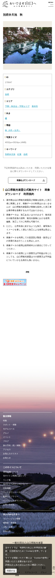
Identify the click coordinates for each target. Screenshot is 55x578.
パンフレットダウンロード (14, 500)
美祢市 (35, 106)
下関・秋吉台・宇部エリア (17, 106)
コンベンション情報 (11, 519)
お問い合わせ (9, 505)
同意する (11, 571)
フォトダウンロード (11, 492)
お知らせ (7, 458)
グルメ (6, 433)
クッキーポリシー (19, 565)
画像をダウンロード (26, 180)
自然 (7, 94)
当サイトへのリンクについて (15, 484)
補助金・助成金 (9, 523)
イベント (7, 437)
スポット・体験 (9, 425)
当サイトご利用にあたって (14, 476)
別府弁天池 (10, 154)
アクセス (7, 449)
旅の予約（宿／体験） (12, 445)
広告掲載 (7, 488)
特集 (5, 420)
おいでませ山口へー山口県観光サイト (18, 4)
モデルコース (9, 429)
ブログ (6, 441)
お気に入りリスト (10, 453)
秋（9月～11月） (13, 130)
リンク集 (7, 480)
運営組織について (10, 472)
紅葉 (19, 154)
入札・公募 (8, 527)
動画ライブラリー (10, 496)
